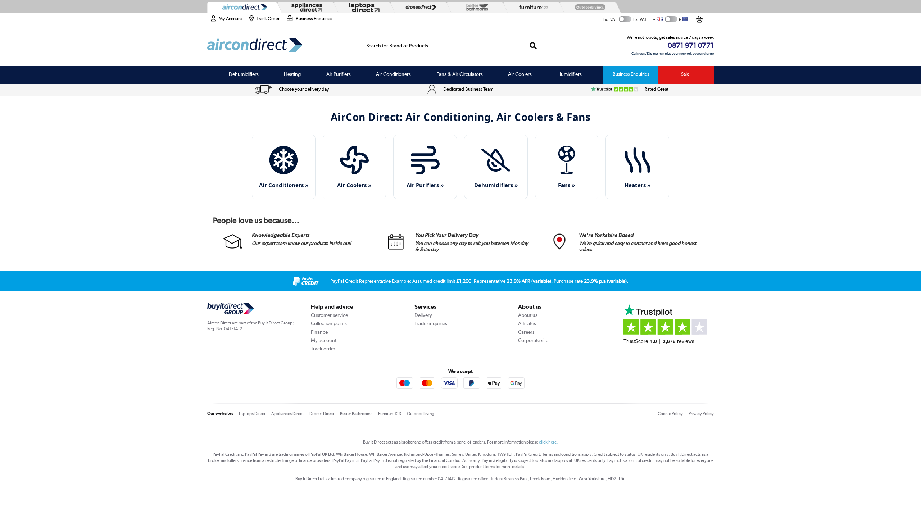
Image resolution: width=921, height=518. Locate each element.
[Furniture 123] (532, 7)
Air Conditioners (393, 74)
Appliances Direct (287, 413)
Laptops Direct (252, 413)
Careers (526, 332)
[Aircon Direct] (243, 7)
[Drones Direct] (419, 7)
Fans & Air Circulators (459, 74)
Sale (685, 74)
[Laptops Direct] (363, 7)
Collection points (329, 323)
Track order (323, 348)
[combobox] (452, 45)
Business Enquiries (631, 74)
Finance (319, 332)
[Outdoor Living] (589, 7)
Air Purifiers (338, 74)
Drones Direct (321, 413)
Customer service (329, 315)
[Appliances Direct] (306, 7)
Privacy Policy (701, 413)
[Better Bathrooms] (476, 7)
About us (527, 315)
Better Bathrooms (356, 413)
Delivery (423, 315)
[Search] (533, 45)
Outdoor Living (420, 413)
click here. (548, 442)
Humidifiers (569, 74)
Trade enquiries (430, 323)
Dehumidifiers (244, 74)
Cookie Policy (670, 413)
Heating (292, 74)
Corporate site (533, 340)
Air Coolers (520, 74)
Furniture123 (389, 413)
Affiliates (527, 323)
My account (323, 340)
